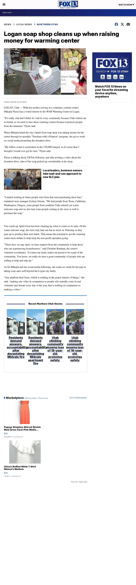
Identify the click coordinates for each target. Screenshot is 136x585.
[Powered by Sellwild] (83, 482)
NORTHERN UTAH (47, 24)
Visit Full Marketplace (78, 398)
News (7, 24)
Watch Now (126, 4)
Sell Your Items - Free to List (36, 398)
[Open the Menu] (4, 4)
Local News (24, 24)
